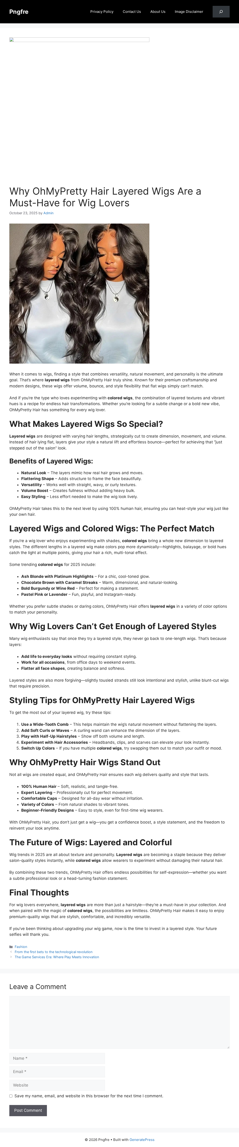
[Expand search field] (221, 12)
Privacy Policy (101, 11)
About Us (157, 11)
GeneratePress (142, 1139)
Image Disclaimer (189, 11)
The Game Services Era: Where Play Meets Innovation (57, 957)
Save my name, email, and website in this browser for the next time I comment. (88, 1096)
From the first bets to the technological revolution (53, 952)
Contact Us (132, 11)
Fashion (21, 947)
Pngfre (18, 11)
